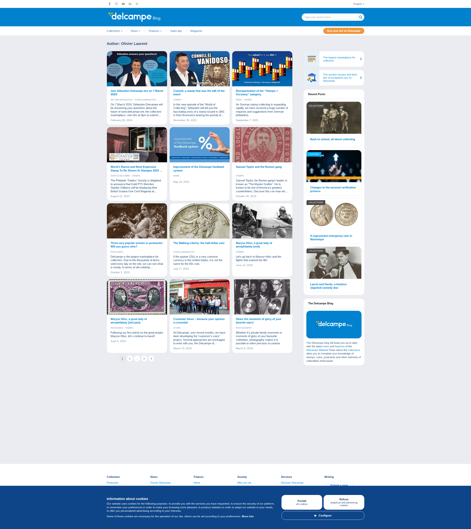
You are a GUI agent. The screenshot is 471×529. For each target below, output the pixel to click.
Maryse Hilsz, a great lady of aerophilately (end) (254, 244)
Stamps (177, 100)
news (326, 346)
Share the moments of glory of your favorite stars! (258, 320)
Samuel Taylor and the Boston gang (259, 166)
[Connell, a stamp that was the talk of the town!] (200, 68)
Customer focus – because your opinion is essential (199, 320)
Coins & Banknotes (145, 100)
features (340, 346)
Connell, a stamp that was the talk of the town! (199, 92)
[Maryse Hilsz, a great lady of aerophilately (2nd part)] (137, 297)
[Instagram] (116, 4)
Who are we (244, 482)
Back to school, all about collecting (332, 139)
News (239, 100)
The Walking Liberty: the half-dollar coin (198, 243)
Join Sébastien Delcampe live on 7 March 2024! (137, 92)
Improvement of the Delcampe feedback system (198, 168)
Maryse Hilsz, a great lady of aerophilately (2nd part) (129, 320)
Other (176, 328)
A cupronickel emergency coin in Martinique (331, 237)
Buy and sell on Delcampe (343, 30)
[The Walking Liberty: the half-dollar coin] (200, 221)
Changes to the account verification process (333, 189)
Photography (244, 328)
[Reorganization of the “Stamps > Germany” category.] (262, 68)
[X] (137, 4)
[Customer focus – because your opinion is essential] (200, 297)
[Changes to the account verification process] (334, 166)
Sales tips (176, 30)
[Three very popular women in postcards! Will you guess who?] (137, 221)
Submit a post (339, 485)
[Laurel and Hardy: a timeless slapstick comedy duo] (334, 263)
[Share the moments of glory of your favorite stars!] (262, 297)
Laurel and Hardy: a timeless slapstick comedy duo (328, 286)
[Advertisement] (334, 395)
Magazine (196, 30)
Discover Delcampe (292, 482)
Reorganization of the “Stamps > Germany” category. (257, 92)
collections (354, 349)
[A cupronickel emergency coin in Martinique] (334, 214)
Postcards (117, 252)
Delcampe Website (317, 349)
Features (314, 154)
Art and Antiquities (121, 100)
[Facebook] (110, 4)
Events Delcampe (120, 176)
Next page (151, 358)
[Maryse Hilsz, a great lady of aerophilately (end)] (262, 221)
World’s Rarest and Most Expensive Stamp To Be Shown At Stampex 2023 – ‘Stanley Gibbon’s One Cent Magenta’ (136, 168)
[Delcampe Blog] (142, 17)
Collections (316, 106)
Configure (325, 515)
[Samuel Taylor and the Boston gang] (262, 144)
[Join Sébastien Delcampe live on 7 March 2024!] (137, 68)
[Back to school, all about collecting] (334, 118)
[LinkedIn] (130, 4)
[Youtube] (123, 4)
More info (248, 516)
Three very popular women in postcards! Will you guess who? (137, 244)
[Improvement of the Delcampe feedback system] (200, 144)
